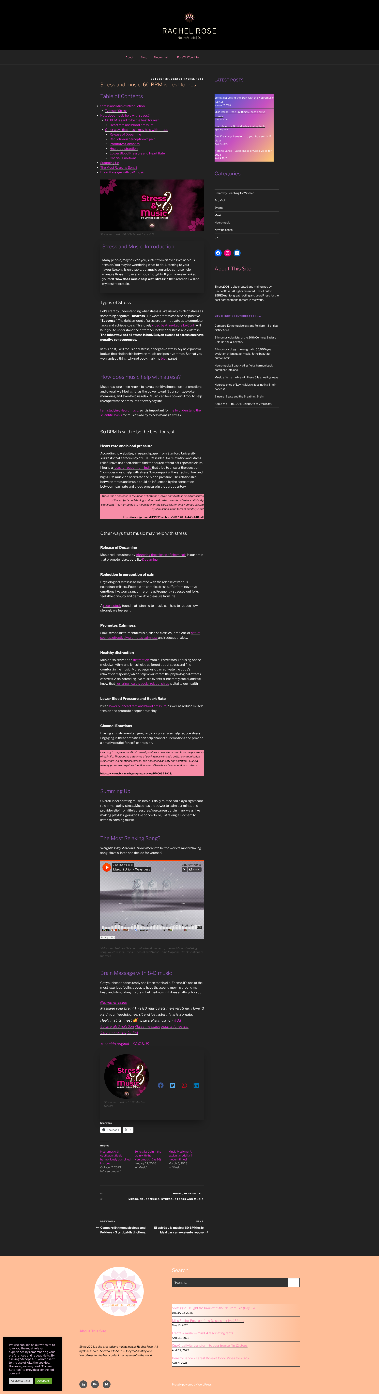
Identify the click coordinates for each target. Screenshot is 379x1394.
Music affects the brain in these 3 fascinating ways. (247, 377)
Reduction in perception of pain (132, 139)
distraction (141, 660)
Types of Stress (116, 111)
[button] (161, 1085)
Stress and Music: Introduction (122, 106)
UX (217, 237)
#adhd (132, 1032)
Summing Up (109, 163)
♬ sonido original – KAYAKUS (124, 1044)
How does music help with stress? (124, 115)
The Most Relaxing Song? (118, 167)
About (129, 57)
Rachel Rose (189, 31)
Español (220, 200)
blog (164, 358)
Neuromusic (162, 57)
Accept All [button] (43, 1380)
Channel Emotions (123, 158)
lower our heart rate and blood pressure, (138, 706)
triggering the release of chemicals (161, 555)
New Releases (224, 229)
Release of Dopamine (125, 134)
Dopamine (150, 559)
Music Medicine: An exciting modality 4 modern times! (181, 1155)
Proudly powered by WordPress (192, 1384)
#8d (177, 1020)
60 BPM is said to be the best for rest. (132, 120)
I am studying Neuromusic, (119, 410)
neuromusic (149, 1199)
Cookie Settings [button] (21, 1380)
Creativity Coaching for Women (234, 193)
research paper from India (133, 467)
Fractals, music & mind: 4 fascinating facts (240, 126)
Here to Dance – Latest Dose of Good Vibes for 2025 (210, 1358)
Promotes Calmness (125, 144)
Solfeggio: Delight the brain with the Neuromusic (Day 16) (147, 1155)
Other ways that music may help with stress (136, 130)
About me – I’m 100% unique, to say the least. (243, 403)
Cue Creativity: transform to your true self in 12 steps (210, 1345)
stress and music (189, 1199)
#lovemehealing (113, 1032)
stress (167, 1199)
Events (219, 207)
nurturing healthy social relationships (142, 683)
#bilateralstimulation (117, 1026)
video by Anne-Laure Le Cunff (174, 325)
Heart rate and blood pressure (131, 125)
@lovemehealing (113, 1002)
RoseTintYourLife (188, 57)
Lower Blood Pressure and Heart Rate (137, 153)
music (133, 1199)
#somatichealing (175, 1026)
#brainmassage (147, 1026)
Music (177, 1193)
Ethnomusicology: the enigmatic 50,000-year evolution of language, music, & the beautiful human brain (243, 354)
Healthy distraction (124, 149)
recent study (112, 606)
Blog (143, 57)
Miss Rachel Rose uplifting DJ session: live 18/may (208, 1321)
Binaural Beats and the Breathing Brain (239, 396)
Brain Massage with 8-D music (122, 172)
